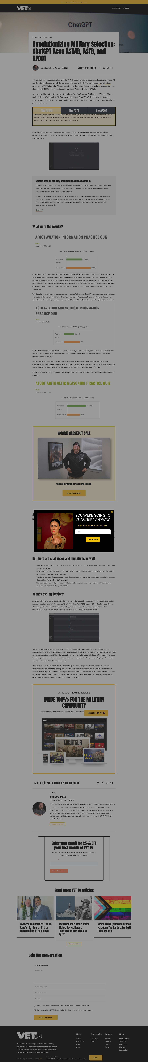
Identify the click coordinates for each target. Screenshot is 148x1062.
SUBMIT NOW (93, 539)
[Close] (111, 512)
